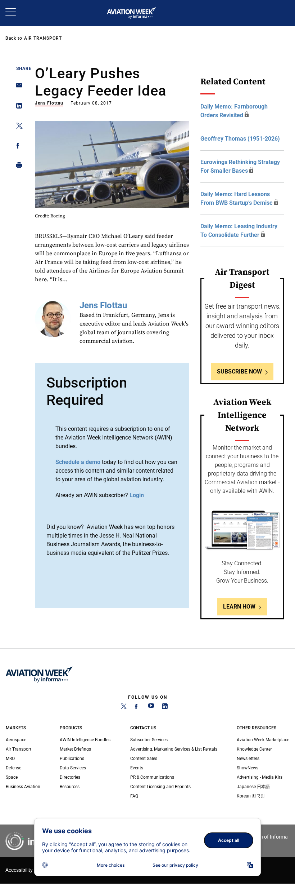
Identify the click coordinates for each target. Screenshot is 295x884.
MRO (10, 758)
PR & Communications (152, 777)
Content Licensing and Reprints (160, 786)
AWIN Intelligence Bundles (85, 739)
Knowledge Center (254, 749)
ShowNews (247, 767)
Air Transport (43, 38)
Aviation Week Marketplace (263, 739)
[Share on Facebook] (17, 146)
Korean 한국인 (251, 796)
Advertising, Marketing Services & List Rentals (173, 749)
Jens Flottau (49, 103)
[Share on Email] (17, 87)
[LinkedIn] (165, 707)
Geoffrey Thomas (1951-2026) (240, 138)
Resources (70, 786)
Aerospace (16, 739)
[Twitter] (124, 707)
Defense (13, 767)
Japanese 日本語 (253, 786)
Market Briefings (75, 749)
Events (136, 767)
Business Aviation (23, 786)
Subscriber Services (149, 739)
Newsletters (248, 758)
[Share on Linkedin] (17, 107)
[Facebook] (137, 707)
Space (12, 777)
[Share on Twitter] (17, 127)
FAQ (134, 796)
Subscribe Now (239, 371)
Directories (70, 777)
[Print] (17, 166)
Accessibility (19, 870)
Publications (72, 758)
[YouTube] (151, 707)
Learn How (239, 606)
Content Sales (143, 758)
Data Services (73, 767)
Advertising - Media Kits (259, 777)
